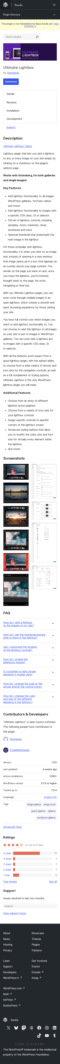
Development (14, 118)
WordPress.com (14, 988)
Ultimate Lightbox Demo (17, 146)
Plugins (36, 944)
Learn (6, 960)
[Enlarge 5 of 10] (24, 557)
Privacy (7, 950)
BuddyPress (12, 1005)
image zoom (50, 804)
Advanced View (12, 827)
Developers (9, 972)
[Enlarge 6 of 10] (24, 578)
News (6, 939)
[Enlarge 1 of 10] (24, 468)
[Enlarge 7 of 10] (52, 468)
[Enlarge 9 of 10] (52, 526)
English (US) (50, 797)
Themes (36, 939)
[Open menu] (55, 5)
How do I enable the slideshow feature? (15, 661)
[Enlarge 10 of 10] (52, 569)
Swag (36, 977)
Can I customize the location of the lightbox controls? (20, 648)
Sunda (14, 1020)
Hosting (7, 944)
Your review (10, 881)
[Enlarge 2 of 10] (24, 486)
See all (53, 881)
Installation (13, 110)
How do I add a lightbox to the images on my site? (18, 624)
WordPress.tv (12, 977)
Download (11, 81)
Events (36, 966)
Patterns (37, 950)
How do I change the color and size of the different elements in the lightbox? (19, 699)
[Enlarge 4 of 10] (24, 533)
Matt (7, 994)
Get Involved (39, 960)
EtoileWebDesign (20, 750)
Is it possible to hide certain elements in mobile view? (19, 673)
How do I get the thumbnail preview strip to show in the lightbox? (24, 636)
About (6, 933)
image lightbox (34, 804)
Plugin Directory (11, 14)
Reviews (11, 102)
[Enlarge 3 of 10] (24, 510)
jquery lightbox (38, 811)
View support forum (14, 913)
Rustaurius (13, 72)
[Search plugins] (37, 37)
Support (11, 127)
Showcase (38, 933)
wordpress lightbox (46, 817)
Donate (38, 972)
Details (11, 93)
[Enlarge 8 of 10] (52, 505)
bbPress (9, 999)
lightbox (52, 811)
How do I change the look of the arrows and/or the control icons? (22, 685)
